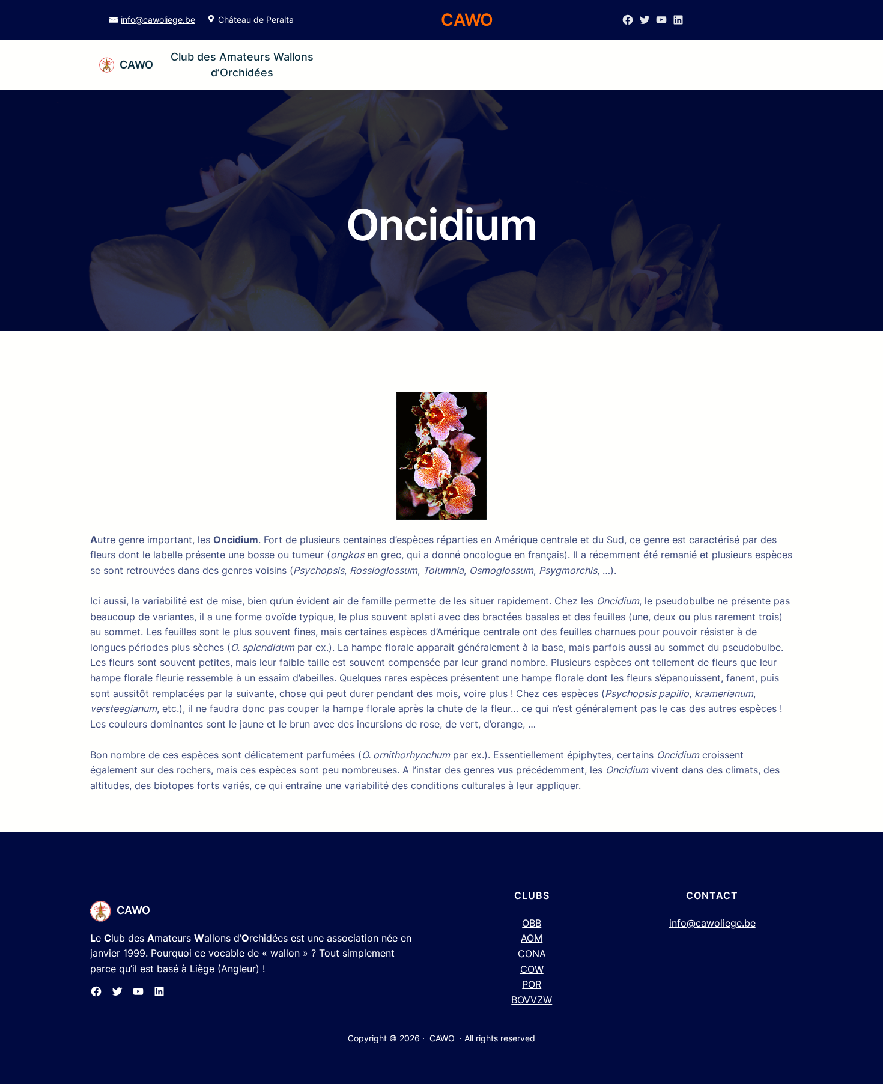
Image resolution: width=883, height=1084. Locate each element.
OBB (531, 923)
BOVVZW (531, 1000)
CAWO (136, 64)
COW (532, 969)
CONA (532, 954)
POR (531, 984)
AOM (531, 938)
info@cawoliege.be (158, 19)
